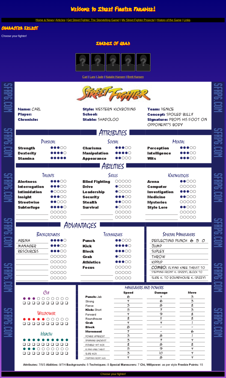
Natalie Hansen (115, 76)
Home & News (45, 20)
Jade (100, 76)
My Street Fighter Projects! (138, 20)
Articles (60, 20)
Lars (92, 76)
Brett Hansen (135, 76)
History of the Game (169, 20)
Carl (85, 76)
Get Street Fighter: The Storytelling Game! (93, 20)
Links (187, 20)
